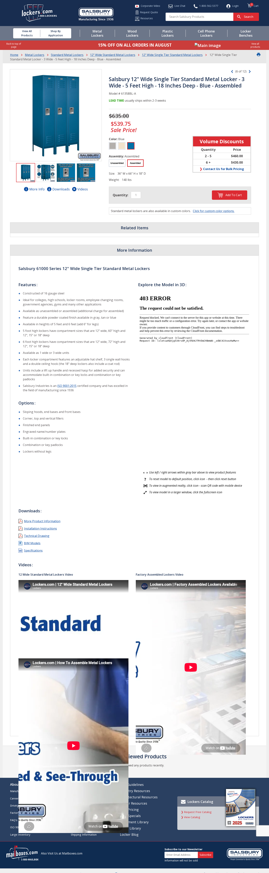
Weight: (114, 180)
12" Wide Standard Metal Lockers (112, 55)
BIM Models (32, 543)
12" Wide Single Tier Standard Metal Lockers (172, 55)
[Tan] (121, 146)
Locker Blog (129, 834)
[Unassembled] (117, 163)
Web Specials (130, 816)
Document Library (134, 822)
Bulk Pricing (129, 809)
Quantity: (120, 195)
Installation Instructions (40, 528)
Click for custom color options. (213, 211)
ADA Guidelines (132, 784)
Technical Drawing (36, 536)
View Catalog (192, 817)
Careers (15, 798)
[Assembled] (135, 163)
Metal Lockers (34, 55)
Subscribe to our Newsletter (183, 849)
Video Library (130, 828)
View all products (255, 45)
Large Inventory (20, 834)
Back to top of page (13, 45)
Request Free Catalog (198, 812)
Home (14, 55)
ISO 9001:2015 (66, 386)
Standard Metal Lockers (67, 55)
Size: (112, 174)
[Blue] (130, 146)
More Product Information (42, 521)
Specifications (33, 550)
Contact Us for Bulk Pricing (223, 169)
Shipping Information (84, 834)
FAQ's (13, 820)
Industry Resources (135, 791)
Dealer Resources (133, 803)
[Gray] (112, 146)
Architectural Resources (139, 797)
